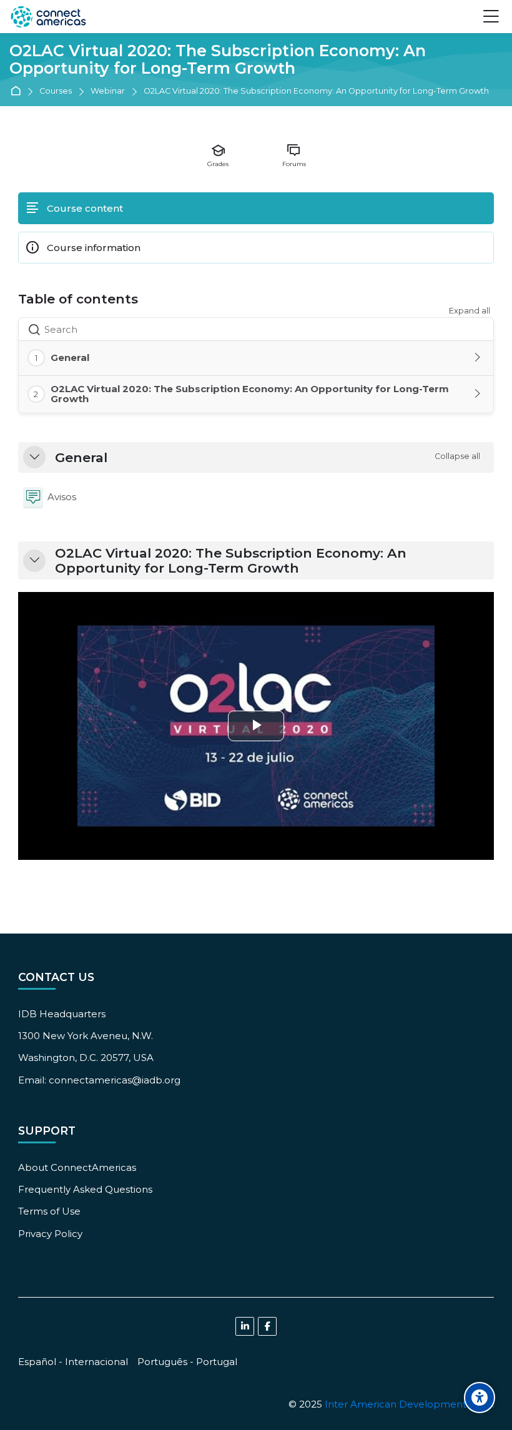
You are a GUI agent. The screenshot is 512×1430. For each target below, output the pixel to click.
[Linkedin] (244, 1326)
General (81, 457)
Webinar (108, 91)
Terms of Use (49, 1211)
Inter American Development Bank (409, 1404)
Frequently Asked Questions (85, 1189)
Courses (55, 91)
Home (17, 91)
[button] (34, 457)
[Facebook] (267, 1326)
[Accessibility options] (479, 1397)
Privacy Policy (50, 1234)
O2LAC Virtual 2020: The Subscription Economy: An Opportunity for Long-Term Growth (217, 59)
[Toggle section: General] (478, 357)
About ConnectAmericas (77, 1167)
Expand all (469, 310)
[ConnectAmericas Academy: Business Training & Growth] (48, 17)
